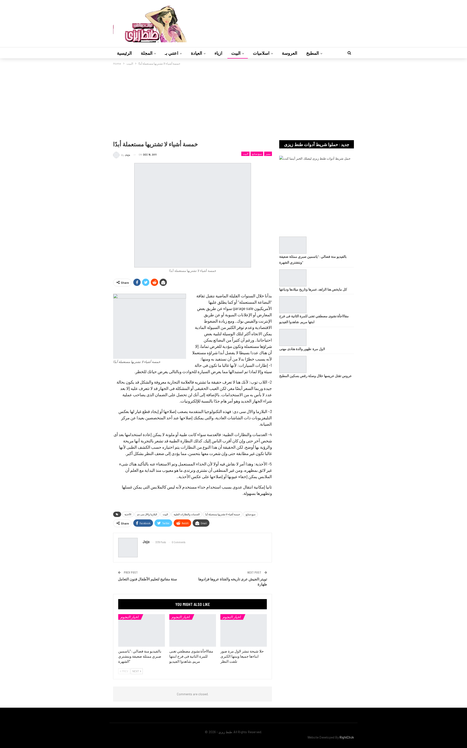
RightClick (347, 737)
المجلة (147, 53)
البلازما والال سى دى (147, 514)
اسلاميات (261, 53)
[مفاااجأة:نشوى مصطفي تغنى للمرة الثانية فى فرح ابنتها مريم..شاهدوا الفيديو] (192, 630)
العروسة (289, 53)
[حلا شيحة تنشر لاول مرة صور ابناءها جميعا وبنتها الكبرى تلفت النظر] (243, 630)
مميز (268, 153)
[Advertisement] (233, 103)
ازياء (218, 53)
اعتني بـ (171, 53)
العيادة (196, 53)
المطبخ (312, 53)
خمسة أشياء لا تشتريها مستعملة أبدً (222, 514)
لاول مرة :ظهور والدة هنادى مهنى (302, 349)
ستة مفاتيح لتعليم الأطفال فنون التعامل (147, 579)
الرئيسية (124, 53)
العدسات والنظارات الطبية (187, 514)
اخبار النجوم (129, 617)
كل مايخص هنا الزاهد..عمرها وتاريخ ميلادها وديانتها (313, 289)
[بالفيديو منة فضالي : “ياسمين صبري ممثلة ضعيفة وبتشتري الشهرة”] (141, 630)
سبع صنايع (257, 153)
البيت (236, 53)
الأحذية (128, 514)
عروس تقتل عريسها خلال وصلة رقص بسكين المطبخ (315, 376)
